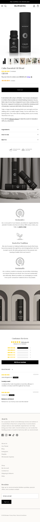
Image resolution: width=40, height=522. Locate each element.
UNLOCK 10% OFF (10, 264)
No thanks (10, 267)
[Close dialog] (38, 251)
